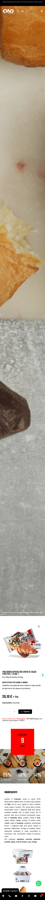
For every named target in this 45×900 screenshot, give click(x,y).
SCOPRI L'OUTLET (10, 891)
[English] (31, 12)
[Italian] (33, 12)
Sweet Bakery (20, 719)
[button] (39, 626)
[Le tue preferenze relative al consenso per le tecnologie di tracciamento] (43, 675)
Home (4, 719)
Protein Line (11, 719)
